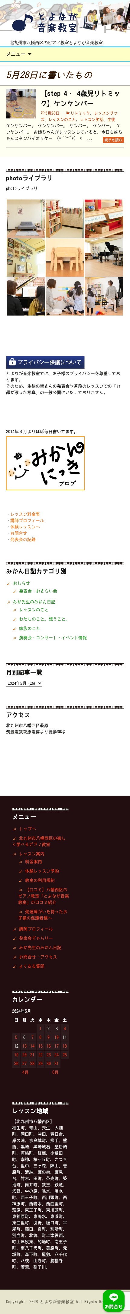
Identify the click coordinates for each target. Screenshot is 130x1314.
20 (24, 1055)
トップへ (27, 829)
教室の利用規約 (40, 880)
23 (49, 1055)
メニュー (15, 54)
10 (56, 1037)
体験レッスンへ (25, 527)
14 (32, 1046)
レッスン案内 (31, 854)
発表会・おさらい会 (38, 591)
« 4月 (23, 1072)
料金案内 (33, 862)
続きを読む (113, 140)
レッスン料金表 (25, 514)
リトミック (80, 113)
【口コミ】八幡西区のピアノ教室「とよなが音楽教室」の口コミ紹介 (43, 896)
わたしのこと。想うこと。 (44, 619)
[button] (25, 218)
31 (56, 1063)
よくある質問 (31, 966)
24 (56, 1055)
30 (49, 1063)
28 (32, 1063)
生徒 (111, 119)
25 (65, 1055)
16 (49, 1046)
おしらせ (21, 583)
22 (40, 1055)
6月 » (57, 1072)
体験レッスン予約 (42, 871)
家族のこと (29, 628)
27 (24, 1063)
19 (16, 1055)
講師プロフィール (27, 520)
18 (65, 1046)
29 (40, 1063)
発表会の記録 (23, 539)
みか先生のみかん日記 (34, 602)
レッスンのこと (62, 119)
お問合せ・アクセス (38, 957)
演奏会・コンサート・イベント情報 (53, 638)
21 (32, 1055)
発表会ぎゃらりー (36, 938)
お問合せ (18, 533)
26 (16, 1063)
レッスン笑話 (91, 119)
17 (56, 1046)
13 (24, 1046)
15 (40, 1046)
